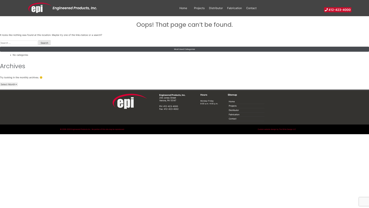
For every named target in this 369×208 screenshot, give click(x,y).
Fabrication (234, 114)
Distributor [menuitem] (216, 8)
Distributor (234, 110)
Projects (233, 106)
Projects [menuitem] (199, 8)
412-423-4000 (339, 10)
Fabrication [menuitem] (234, 8)
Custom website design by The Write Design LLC (277, 129)
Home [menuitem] (183, 8)
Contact (232, 118)
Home (232, 101)
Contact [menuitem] (251, 8)
